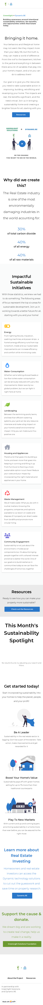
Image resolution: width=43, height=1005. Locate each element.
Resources (21, 115)
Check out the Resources (22, 609)
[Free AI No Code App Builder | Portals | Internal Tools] (9, 1001)
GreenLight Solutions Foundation (22, 944)
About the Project (15, 978)
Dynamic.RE (22, 896)
